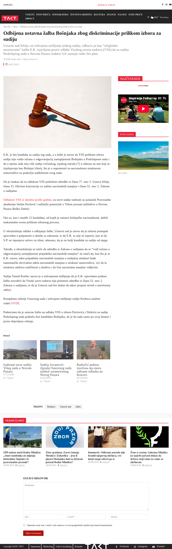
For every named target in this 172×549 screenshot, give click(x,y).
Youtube (161, 546)
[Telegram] (37, 71)
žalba (78, 406)
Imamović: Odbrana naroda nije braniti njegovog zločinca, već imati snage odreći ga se (106, 455)
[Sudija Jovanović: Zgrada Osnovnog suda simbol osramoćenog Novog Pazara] (57, 349)
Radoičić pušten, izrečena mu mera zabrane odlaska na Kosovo (90, 370)
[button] (148, 17)
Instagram (142, 546)
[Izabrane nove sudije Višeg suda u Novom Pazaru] (20, 349)
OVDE (15, 303)
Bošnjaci (51, 406)
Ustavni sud (65, 406)
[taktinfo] (10, 18)
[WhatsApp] (22, 71)
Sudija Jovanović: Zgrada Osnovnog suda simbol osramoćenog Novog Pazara (55, 370)
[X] (14, 71)
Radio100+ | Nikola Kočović (24, 59)
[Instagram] (166, 5)
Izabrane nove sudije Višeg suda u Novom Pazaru (17, 368)
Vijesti (15, 27)
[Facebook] (163, 5)
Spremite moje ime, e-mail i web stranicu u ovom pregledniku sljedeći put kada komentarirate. (70, 525)
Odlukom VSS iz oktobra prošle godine (27, 199)
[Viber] (45, 71)
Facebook (124, 546)
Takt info (6, 27)
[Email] (30, 71)
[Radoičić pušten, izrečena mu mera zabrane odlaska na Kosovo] (93, 349)
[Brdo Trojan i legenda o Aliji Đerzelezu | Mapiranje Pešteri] (143, 155)
